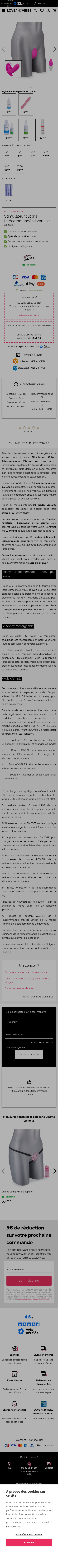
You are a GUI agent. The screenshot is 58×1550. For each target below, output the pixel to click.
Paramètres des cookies (29, 1534)
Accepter (29, 1542)
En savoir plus (14, 1526)
